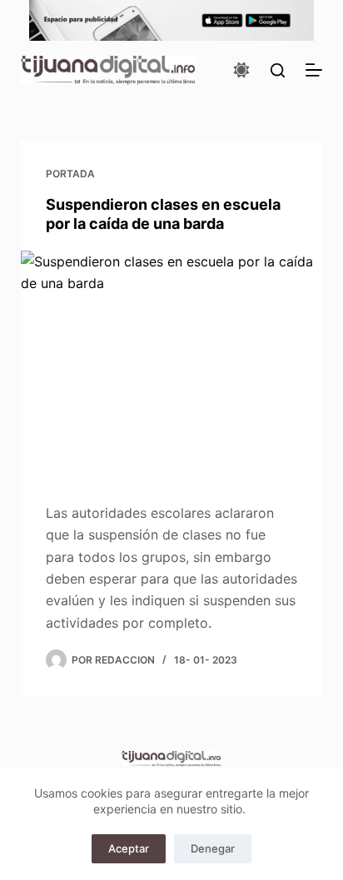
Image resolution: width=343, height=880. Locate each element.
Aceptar (128, 848)
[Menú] (314, 70)
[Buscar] (278, 70)
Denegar (213, 848)
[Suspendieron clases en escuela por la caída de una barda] (172, 364)
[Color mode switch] (241, 70)
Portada (70, 173)
